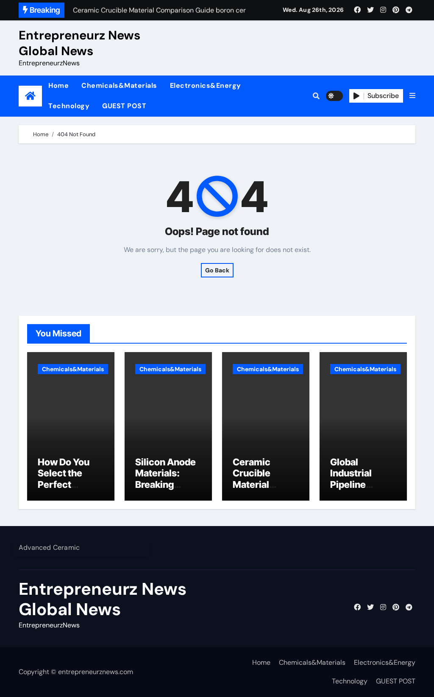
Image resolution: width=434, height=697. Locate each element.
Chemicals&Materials (119, 85)
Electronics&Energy (205, 85)
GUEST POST (124, 105)
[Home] (30, 96)
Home (58, 85)
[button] (412, 96)
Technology (68, 105)
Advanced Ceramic (49, 547)
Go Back (217, 270)
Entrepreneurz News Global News (79, 43)
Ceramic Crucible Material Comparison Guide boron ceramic (260, 489)
